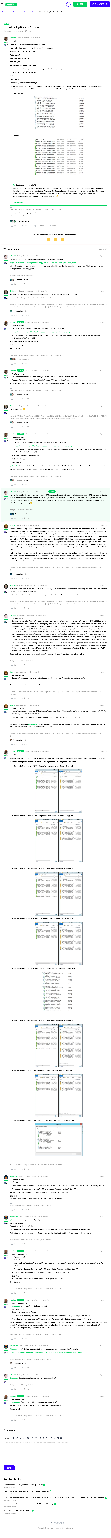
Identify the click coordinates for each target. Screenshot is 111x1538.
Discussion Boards (30, 12)
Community (6, 12)
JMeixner (13, 291)
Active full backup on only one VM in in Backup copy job (23, 1484)
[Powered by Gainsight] (55, 1523)
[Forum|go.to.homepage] (11, 4)
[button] (2, 4)
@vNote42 (14, 465)
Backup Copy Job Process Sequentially (17, 1510)
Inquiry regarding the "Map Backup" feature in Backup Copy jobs (26, 1491)
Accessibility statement (64, 1527)
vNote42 (13, 256)
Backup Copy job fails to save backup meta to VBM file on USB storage (29, 1504)
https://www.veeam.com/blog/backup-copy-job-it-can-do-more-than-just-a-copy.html (43, 262)
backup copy (29, 214)
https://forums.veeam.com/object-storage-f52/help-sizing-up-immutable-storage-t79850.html (46, 1352)
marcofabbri (14, 1176)
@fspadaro (32, 724)
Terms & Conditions (45, 1527)
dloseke (12, 525)
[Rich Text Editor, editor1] (55, 1451)
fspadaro (13, 38)
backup (15, 214)
